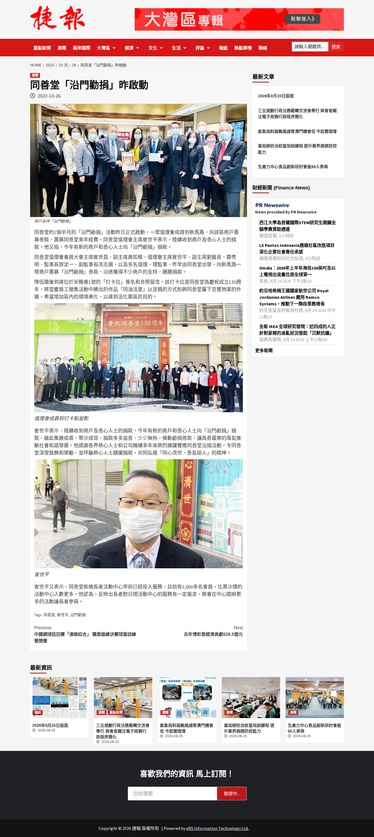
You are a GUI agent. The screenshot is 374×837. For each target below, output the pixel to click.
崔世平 (62, 614)
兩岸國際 (81, 48)
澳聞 (61, 48)
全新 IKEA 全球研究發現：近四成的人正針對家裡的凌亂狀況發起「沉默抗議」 (297, 330)
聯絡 (262, 48)
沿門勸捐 (78, 614)
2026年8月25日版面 (276, 95)
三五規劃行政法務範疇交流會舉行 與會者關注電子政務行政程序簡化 (297, 113)
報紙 (223, 48)
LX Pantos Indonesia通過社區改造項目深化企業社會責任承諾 (297, 248)
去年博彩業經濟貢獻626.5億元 (213, 631)
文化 (152, 48)
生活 (176, 48)
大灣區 (103, 48)
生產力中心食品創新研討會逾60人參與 (293, 166)
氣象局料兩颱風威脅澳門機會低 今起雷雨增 (297, 131)
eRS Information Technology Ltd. (217, 828)
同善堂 (49, 614)
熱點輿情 (243, 48)
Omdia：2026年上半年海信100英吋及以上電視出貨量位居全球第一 (297, 271)
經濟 (129, 48)
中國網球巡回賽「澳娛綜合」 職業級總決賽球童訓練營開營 (85, 634)
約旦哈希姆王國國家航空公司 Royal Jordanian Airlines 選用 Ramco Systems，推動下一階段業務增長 (294, 297)
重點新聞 (42, 48)
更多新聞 (264, 350)
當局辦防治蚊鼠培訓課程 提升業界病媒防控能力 (297, 149)
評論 (199, 48)
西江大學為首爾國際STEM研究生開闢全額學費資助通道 (297, 226)
